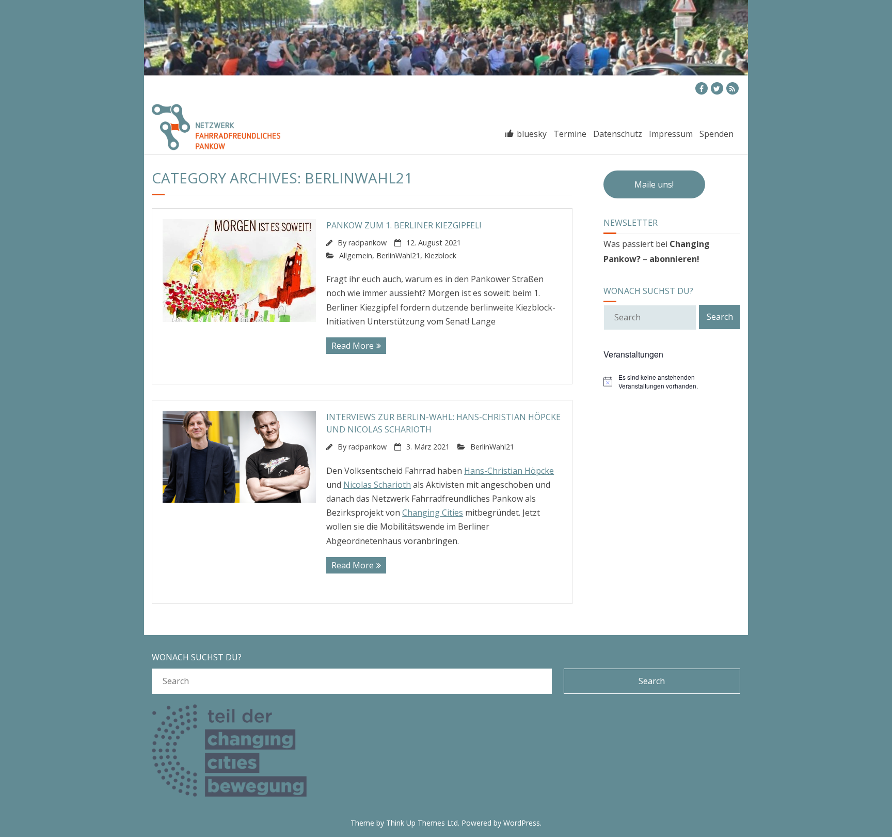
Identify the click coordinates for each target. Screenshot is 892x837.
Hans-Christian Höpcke (509, 470)
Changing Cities (432, 512)
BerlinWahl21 (398, 255)
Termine (173, 89)
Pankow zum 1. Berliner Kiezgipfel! (403, 225)
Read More (352, 345)
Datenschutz (617, 134)
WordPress (521, 823)
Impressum (671, 134)
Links (211, 89)
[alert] (671, 381)
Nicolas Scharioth (377, 484)
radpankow (367, 242)
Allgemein (355, 255)
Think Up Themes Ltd (422, 823)
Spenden (716, 134)
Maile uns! (654, 184)
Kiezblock (440, 255)
